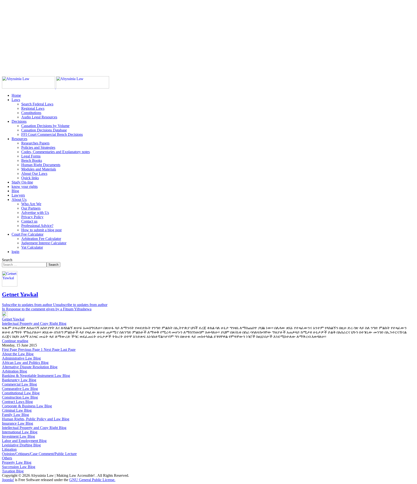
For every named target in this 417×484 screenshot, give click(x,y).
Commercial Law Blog (19, 384)
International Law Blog (19, 432)
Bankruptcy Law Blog (19, 380)
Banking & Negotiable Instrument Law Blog (36, 376)
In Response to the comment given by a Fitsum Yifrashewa (46, 309)
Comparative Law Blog (20, 389)
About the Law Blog (18, 354)
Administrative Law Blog (21, 358)
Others (7, 458)
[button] (16, 100)
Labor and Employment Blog (24, 441)
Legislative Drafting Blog (21, 445)
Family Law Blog (15, 415)
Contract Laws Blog (17, 402)
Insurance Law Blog (17, 423)
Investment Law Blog (18, 436)
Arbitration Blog (14, 371)
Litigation (9, 449)
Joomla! (8, 480)
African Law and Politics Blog (25, 363)
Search (7, 260)
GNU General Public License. (92, 480)
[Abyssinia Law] (55, 87)
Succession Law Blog (18, 467)
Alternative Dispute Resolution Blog (29, 367)
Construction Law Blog (20, 397)
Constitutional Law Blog (21, 393)
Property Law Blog (16, 462)
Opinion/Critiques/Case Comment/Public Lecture (39, 454)
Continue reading (15, 341)
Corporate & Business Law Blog (27, 406)
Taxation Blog (13, 471)
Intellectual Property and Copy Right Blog (34, 323)
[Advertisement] (147, 35)
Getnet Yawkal (20, 294)
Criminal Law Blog (17, 410)
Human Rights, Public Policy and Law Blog (35, 419)
